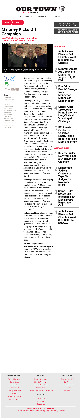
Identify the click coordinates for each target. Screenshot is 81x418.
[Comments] (6, 83)
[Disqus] (27, 288)
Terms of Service (34, 411)
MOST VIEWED (59, 46)
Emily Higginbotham (8, 43)
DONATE (74, 2)
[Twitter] (12, 78)
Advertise (42, 16)
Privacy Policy (44, 411)
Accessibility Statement (57, 411)
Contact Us (56, 16)
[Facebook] (6, 78)
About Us (28, 16)
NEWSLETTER (62, 2)
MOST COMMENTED (61, 148)
